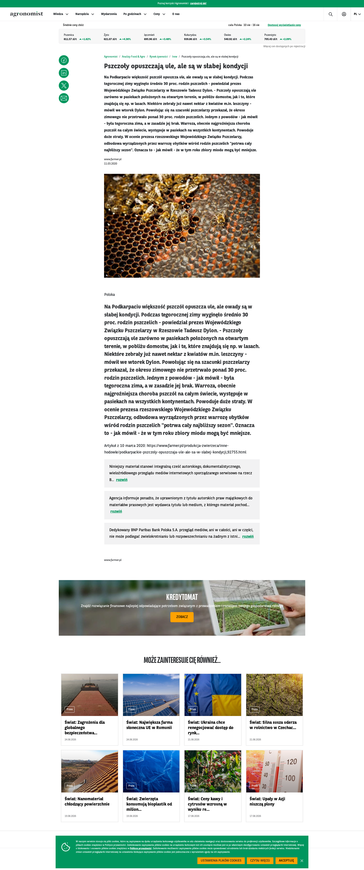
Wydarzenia (109, 14)
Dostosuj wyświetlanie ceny (284, 25)
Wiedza (58, 14)
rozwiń (122, 480)
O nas (175, 14)
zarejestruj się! (198, 3)
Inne (174, 56)
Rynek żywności (159, 56)
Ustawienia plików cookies (221, 860)
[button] (64, 60)
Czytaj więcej (260, 860)
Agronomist (111, 56)
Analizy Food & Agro (133, 56)
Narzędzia (82, 14)
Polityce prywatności (140, 848)
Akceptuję (286, 860)
